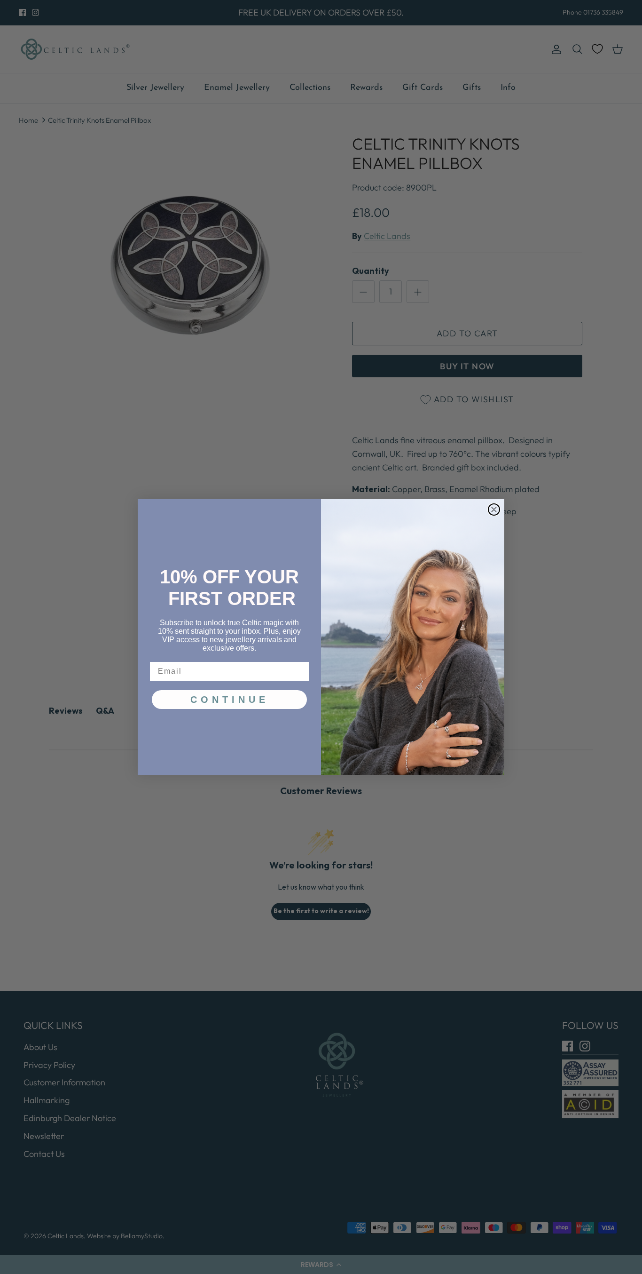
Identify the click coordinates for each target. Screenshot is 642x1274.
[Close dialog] (494, 509)
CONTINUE (229, 699)
